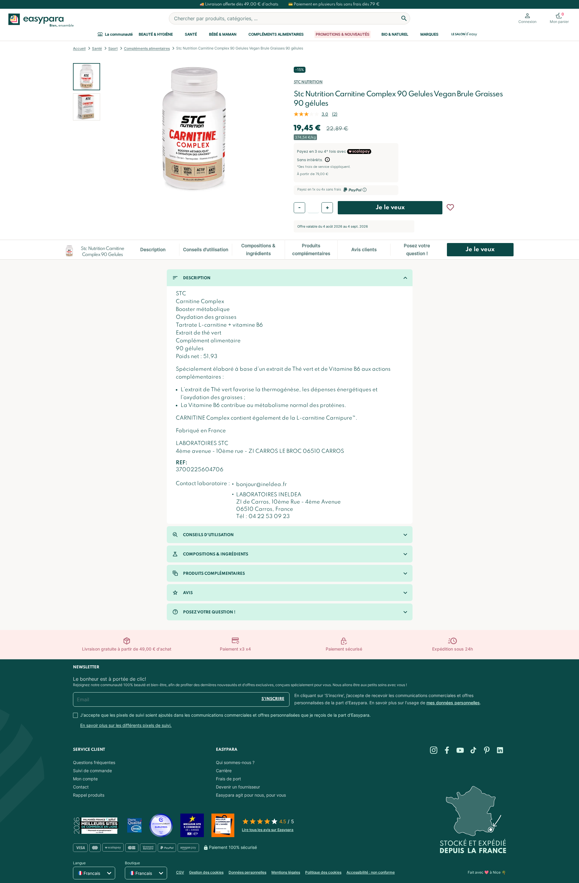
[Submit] (404, 18)
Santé (191, 34)
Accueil (79, 48)
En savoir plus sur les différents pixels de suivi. (126, 725)
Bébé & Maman (222, 34)
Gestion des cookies (206, 872)
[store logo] (40, 20)
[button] (115, 128)
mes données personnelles (453, 702)
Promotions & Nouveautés (342, 34)
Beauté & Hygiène (156, 34)
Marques (429, 34)
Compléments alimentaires (276, 34)
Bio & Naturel (394, 34)
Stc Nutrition (308, 82)
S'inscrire (272, 699)
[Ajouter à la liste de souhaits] (450, 207)
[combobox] (289, 18)
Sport (113, 48)
